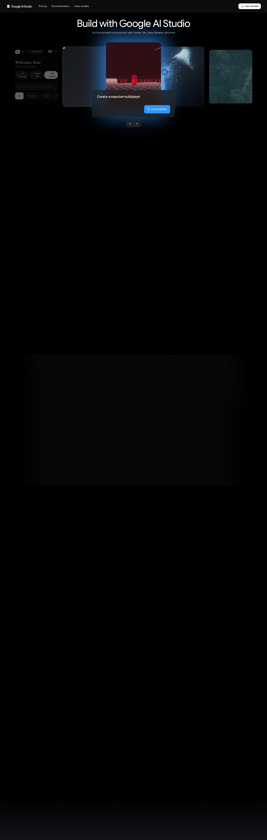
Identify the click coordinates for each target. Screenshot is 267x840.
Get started (249, 6)
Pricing (43, 6)
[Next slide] (137, 123)
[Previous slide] (130, 123)
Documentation (60, 6)
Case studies (81, 6)
